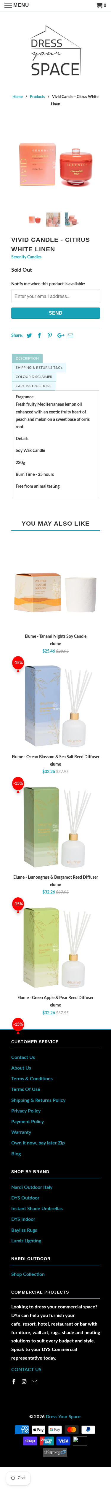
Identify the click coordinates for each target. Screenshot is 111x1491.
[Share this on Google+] (59, 336)
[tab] (55, 358)
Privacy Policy (26, 1111)
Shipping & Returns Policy (38, 1100)
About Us (21, 1068)
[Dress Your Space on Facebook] (14, 1382)
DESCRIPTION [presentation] (27, 358)
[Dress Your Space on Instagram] (24, 1382)
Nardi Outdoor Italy (31, 1187)
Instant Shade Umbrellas (37, 1208)
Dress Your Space (63, 1417)
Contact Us (23, 1057)
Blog (16, 1154)
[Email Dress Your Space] (35, 1382)
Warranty (21, 1132)
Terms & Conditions (32, 1078)
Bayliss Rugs (24, 1230)
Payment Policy (27, 1121)
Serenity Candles (26, 257)
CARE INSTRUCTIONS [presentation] (34, 386)
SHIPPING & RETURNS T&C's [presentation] (39, 367)
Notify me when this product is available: (48, 284)
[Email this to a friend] (69, 336)
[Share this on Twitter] (28, 336)
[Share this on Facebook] (38, 336)
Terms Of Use (25, 1089)
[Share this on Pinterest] (49, 336)
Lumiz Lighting (26, 1241)
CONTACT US (26, 1369)
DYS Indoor (23, 1219)
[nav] (16, 6)
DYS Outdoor (25, 1198)
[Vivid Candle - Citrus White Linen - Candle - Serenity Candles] (55, 163)
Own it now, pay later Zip (38, 1143)
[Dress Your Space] (55, 49)
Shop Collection (28, 1274)
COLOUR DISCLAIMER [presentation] (34, 377)
